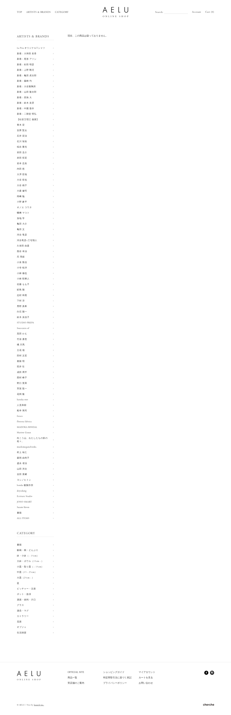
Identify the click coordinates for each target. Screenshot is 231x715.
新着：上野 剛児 (25, 70)
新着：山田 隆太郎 (27, 92)
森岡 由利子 (23, 458)
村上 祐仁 (22, 452)
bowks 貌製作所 (25, 485)
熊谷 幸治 (22, 251)
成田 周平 (22, 372)
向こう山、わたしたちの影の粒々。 (32, 440)
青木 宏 (21, 125)
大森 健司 (22, 190)
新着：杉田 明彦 (25, 64)
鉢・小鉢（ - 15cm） (28, 555)
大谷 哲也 (22, 179)
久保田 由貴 (23, 245)
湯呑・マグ (23, 610)
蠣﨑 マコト (23, 212)
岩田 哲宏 (22, 158)
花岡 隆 (21, 394)
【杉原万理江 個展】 (28, 119)
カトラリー (23, 616)
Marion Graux (24, 432)
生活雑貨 (21, 632)
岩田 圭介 (22, 152)
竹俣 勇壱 (22, 339)
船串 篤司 (22, 410)
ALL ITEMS (23, 518)
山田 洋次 (22, 469)
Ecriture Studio (24, 496)
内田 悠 (21, 169)
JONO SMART (24, 501)
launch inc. (39, 705)
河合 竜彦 (22, 234)
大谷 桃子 (22, 185)
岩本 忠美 (22, 163)
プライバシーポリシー (115, 683)
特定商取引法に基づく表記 (117, 677)
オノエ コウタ (24, 207)
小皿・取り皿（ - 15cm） (30, 566)
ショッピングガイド (113, 672)
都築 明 (21, 361)
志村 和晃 (22, 295)
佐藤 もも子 (23, 284)
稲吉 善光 (22, 147)
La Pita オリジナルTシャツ (31, 48)
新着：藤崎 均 (24, 81)
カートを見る (146, 677)
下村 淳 (21, 300)
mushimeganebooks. (27, 447)
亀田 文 (21, 229)
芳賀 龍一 (22, 388)
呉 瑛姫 (21, 256)
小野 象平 (22, 201)
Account (196, 12)
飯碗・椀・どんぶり (27, 550)
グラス (20, 605)
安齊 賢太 (22, 130)
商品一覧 (72, 677)
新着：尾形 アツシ (27, 59)
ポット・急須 (24, 594)
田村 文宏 (22, 355)
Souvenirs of (23, 328)
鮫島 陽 (21, 289)
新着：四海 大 (24, 97)
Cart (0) (209, 12)
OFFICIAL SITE (76, 672)
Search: (159, 12)
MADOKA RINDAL (27, 427)
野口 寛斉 (22, 383)
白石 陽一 (22, 311)
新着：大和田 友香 (27, 53)
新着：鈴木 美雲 (25, 103)
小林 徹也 (22, 273)
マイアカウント (147, 672)
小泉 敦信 (22, 262)
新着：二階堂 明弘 (27, 114)
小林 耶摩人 (23, 278)
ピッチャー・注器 (26, 588)
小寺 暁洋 (22, 267)
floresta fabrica (24, 421)
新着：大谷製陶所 (26, 86)
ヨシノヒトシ (24, 480)
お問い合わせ (146, 683)
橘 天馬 (21, 344)
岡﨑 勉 (21, 196)
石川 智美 (22, 141)
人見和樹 (21, 405)
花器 (19, 621)
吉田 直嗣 (22, 474)
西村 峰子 (22, 377)
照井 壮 (21, 366)
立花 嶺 (21, 350)
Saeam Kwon (23, 507)
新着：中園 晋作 (25, 108)
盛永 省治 (22, 463)
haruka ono (22, 399)
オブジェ (21, 627)
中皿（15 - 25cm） (27, 572)
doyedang (22, 491)
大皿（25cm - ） (25, 577)
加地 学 (21, 218)
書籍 (19, 512)
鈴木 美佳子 (23, 317)
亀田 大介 (22, 223)
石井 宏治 (22, 136)
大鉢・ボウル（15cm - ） (30, 561)
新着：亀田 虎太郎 (27, 75)
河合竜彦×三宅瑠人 (27, 240)
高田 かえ (22, 333)
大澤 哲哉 (22, 174)
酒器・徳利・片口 (26, 599)
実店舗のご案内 (76, 683)
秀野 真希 (22, 306)
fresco (20, 416)
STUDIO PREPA (25, 322)
